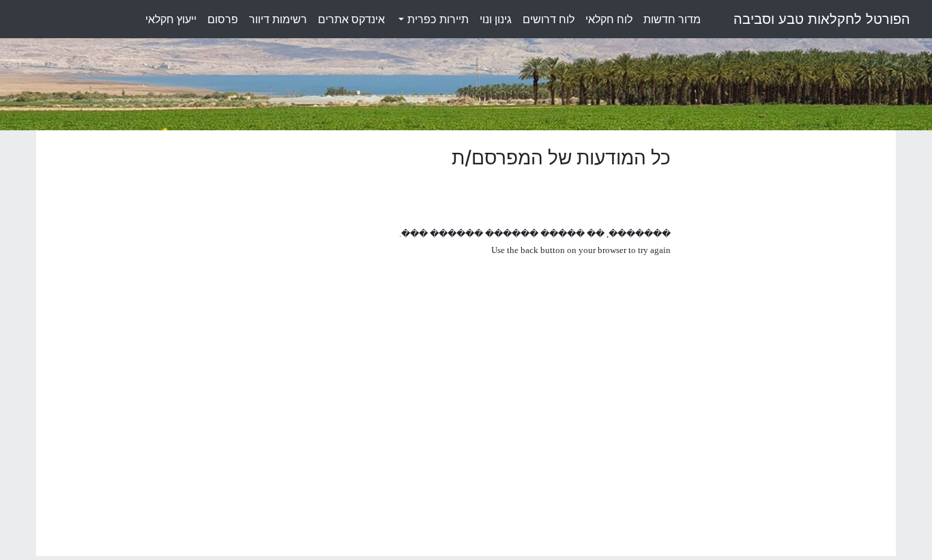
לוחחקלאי (608, 19)
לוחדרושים (548, 19)
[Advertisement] (788, 351)
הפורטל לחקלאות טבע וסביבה (821, 19)
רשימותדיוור (278, 19)
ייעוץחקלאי (170, 19)
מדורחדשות (672, 19)
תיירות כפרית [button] (436, 19)
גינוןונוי (496, 19)
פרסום (222, 19)
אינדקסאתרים (351, 19)
